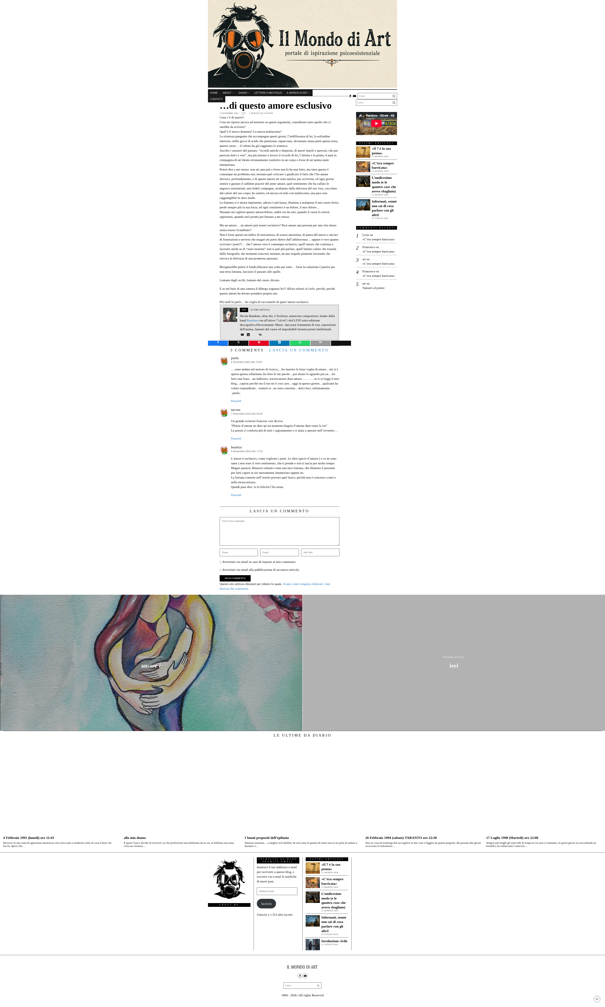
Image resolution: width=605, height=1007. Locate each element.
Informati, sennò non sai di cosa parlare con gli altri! (384, 208)
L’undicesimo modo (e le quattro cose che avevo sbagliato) (384, 184)
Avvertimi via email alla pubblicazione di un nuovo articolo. (261, 569)
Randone (252, 320)
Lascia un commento (299, 350)
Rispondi (236, 400)
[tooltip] (350, 96)
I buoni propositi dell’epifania (267, 838)
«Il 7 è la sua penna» (381, 151)
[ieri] (454, 663)
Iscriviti (266, 903)
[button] (394, 96)
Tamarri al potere (373, 288)
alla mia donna (135, 838)
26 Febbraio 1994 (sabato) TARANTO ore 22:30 (401, 838)
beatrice (236, 447)
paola (235, 358)
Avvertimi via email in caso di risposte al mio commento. (259, 562)
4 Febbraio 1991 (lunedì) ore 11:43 (28, 838)
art (364, 259)
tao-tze (235, 410)
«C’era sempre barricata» (383, 165)
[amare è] (151, 663)
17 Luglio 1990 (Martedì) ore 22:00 (512, 838)
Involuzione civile (334, 941)
